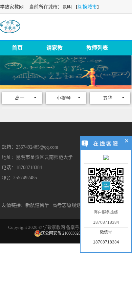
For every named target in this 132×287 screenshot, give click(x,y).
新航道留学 (37, 205)
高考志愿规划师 (69, 205)
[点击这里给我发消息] (106, 158)
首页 (17, 48)
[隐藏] (126, 142)
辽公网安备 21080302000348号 (68, 233)
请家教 (54, 48)
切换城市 (87, 7)
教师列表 (97, 48)
